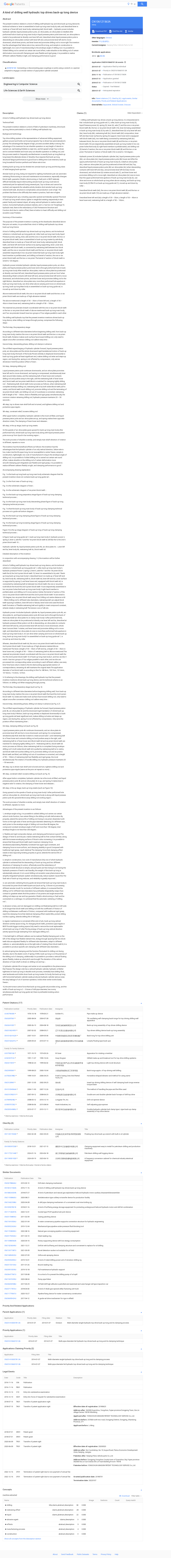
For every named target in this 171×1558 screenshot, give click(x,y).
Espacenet (107, 105)
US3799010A (9, 1053)
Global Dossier (117, 105)
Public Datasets (83, 1554)
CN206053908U (10, 1284)
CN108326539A (10, 1193)
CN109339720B (10, 1146)
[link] (42, 69)
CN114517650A (10, 1134)
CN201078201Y (10, 1095)
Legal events (126, 98)
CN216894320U (10, 1255)
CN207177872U (10, 1289)
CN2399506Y (9, 1070)
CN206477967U (10, 1274)
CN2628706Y (9, 1018)
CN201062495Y (10, 1030)
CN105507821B (10, 1207)
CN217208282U (10, 1231)
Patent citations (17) (103, 98)
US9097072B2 (10, 1105)
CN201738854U (10, 1217)
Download (125, 1496)
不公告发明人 (104, 41)
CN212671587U (10, 1250)
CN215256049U (10, 1246)
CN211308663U (10, 1198)
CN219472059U (10, 1279)
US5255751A (9, 1058)
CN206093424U (10, 1298)
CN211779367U (10, 1294)
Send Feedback (67, 1554)
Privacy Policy (106, 1554)
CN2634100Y (9, 1025)
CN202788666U (10, 1183)
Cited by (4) (116, 98)
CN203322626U (10, 1226)
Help (116, 1554)
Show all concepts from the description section (22, 1539)
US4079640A (9, 1014)
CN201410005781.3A (12, 1323)
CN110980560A (10, 1241)
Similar (130, 31)
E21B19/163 (12, 68)
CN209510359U (10, 1270)
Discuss (127, 105)
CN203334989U (10, 1109)
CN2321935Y (9, 1063)
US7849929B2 (10, 1100)
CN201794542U (10, 1236)
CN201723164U (10, 1265)
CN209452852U (10, 1260)
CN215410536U (10, 1222)
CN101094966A (10, 1089)
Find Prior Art (117, 31)
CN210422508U (10, 1202)
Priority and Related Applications (114, 101)
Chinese (109, 38)
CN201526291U (10, 1041)
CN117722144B (10, 1153)
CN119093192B (10, 1158)
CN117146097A (10, 1212)
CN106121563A (10, 1188)
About (55, 1554)
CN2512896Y (9, 1082)
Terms (95, 1554)
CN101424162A (10, 1036)
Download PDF (101, 31)
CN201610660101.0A (12, 1341)
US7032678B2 (10, 1076)
